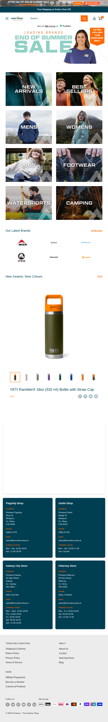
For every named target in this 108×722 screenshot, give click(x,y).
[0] (100, 18)
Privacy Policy (13, 658)
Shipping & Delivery (16, 649)
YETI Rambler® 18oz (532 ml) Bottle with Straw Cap (52, 389)
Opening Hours (66, 658)
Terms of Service (14, 662)
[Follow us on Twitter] (13, 705)
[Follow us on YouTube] (24, 705)
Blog (61, 662)
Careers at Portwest (15, 686)
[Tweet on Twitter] (91, 396)
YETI (100, 277)
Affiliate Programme (15, 677)
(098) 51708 (63, 532)
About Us (63, 649)
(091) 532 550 (12, 595)
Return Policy (12, 653)
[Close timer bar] (105, 2)
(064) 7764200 (65, 595)
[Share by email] (96, 396)
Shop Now (89, 50)
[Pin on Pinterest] (85, 396)
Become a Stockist (15, 682)
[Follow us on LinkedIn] (34, 705)
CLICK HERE (93, 3)
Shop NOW (78, 3)
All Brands (97, 231)
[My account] (94, 18)
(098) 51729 (11, 532)
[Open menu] (7, 18)
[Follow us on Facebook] (8, 705)
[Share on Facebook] (80, 396)
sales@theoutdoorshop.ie (17, 540)
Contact (63, 653)
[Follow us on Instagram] (18, 705)
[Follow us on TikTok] (29, 705)
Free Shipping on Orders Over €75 (54, 9)
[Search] (84, 18)
